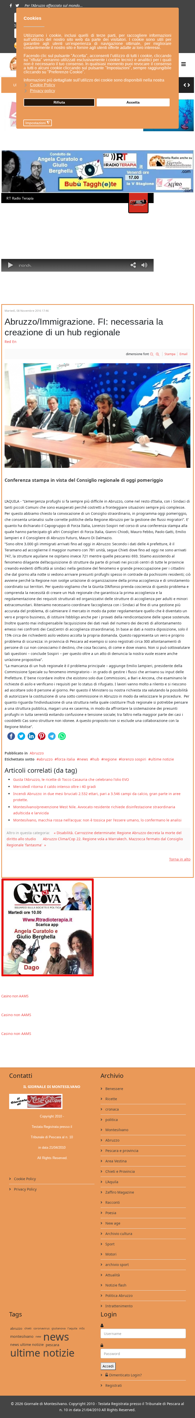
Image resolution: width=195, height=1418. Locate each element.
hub (95, 759)
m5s (82, 1328)
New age (112, 1223)
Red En (11, 341)
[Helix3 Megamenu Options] (183, 64)
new (38, 1336)
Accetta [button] (133, 102)
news (83, 759)
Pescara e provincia (121, 1150)
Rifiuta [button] (59, 102)
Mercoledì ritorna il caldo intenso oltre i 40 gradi (54, 786)
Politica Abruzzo (118, 1295)
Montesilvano (116, 1129)
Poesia (110, 1212)
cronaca (111, 1109)
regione (110, 759)
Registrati (113, 1385)
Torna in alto (179, 859)
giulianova (59, 1328)
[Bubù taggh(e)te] (97, 171)
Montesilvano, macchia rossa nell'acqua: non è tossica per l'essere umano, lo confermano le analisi (97, 820)
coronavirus (42, 1328)
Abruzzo (37, 753)
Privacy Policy (25, 1189)
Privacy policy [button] (42, 91)
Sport (109, 1244)
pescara (52, 1344)
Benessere (113, 1088)
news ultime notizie (27, 1344)
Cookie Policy (24, 1178)
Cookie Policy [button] (42, 85)
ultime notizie (162, 759)
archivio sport (116, 1264)
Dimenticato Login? (125, 1375)
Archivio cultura (118, 1233)
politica (111, 1119)
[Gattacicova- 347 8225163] (97, 927)
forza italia (66, 759)
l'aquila (72, 1328)
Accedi (108, 1366)
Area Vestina (115, 1161)
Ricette (110, 1098)
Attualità (112, 1275)
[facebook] (11, 5)
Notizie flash (115, 1285)
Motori (110, 1254)
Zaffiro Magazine (119, 1192)
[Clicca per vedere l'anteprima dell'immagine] (97, 415)
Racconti (112, 1202)
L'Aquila (111, 1181)
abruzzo (46, 759)
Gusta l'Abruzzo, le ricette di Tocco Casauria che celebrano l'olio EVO (71, 779)
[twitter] (17, 5)
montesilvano (22, 1336)
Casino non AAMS (14, 996)
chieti (27, 1328)
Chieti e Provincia (119, 1171)
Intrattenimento (118, 1306)
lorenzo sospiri (133, 759)
